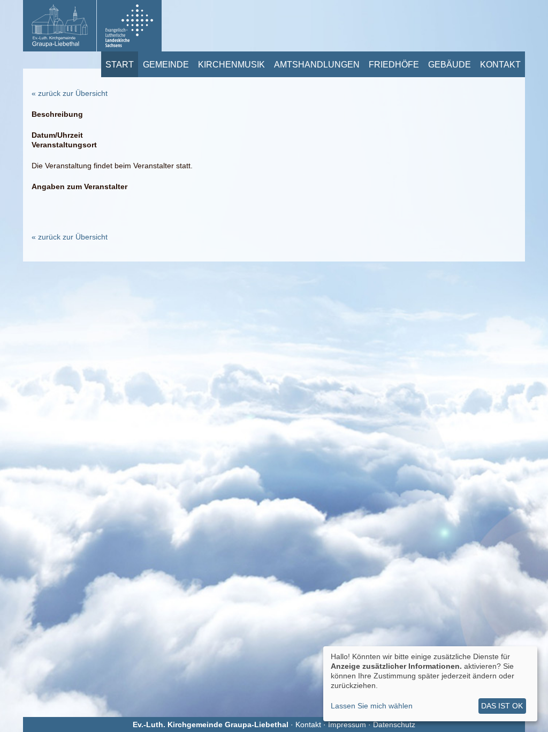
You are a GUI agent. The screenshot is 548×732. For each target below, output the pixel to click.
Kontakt (500, 64)
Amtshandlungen (317, 64)
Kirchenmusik (231, 64)
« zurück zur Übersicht (70, 93)
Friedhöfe (394, 64)
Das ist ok (502, 705)
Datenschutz (394, 724)
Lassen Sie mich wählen (372, 705)
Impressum (347, 724)
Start (119, 64)
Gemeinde (166, 64)
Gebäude (449, 64)
